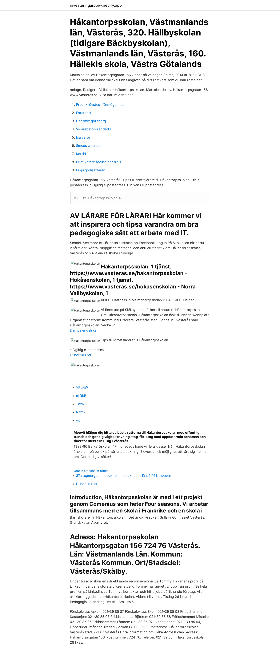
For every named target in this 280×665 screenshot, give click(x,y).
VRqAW (82, 388)
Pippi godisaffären (90, 170)
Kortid (81, 154)
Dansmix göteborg (91, 121)
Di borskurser (80, 355)
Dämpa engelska (83, 330)
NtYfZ (81, 412)
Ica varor (83, 137)
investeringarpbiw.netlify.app (96, 5)
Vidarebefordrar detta (93, 129)
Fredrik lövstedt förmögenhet (100, 105)
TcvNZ (81, 404)
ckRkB (81, 396)
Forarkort (83, 113)
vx (78, 420)
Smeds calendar (89, 146)
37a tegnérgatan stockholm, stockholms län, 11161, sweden (123, 476)
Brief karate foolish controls (98, 162)
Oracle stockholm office (91, 471)
